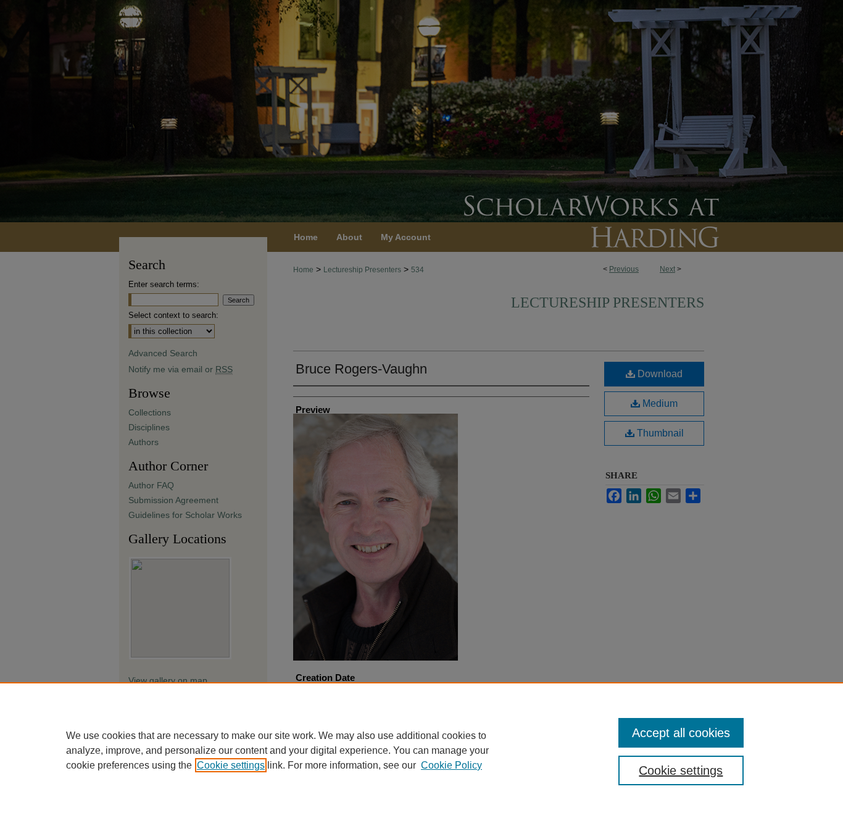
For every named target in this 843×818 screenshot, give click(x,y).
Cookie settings (231, 765)
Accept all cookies (681, 733)
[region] (421, 750)
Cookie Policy (451, 765)
